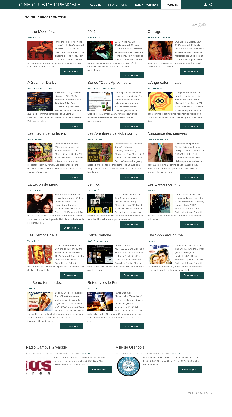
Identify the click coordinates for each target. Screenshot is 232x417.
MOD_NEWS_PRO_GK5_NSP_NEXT (204, 25)
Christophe (85, 353)
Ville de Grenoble (130, 347)
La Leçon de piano (42, 184)
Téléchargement (145, 4)
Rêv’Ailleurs (92, 289)
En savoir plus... (72, 71)
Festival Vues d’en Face (158, 139)
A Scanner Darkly (42, 82)
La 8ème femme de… (45, 282)
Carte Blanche (99, 235)
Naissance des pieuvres (167, 133)
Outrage (154, 31)
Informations (117, 4)
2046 (91, 31)
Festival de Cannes (35, 190)
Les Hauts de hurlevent (46, 133)
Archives (171, 4)
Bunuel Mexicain (155, 88)
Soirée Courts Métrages (97, 241)
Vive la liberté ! (93, 190)
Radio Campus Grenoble (46, 347)
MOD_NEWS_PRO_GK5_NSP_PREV (200, 25)
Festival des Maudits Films (159, 38)
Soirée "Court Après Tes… (109, 82)
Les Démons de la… (44, 235)
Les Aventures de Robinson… (112, 133)
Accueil (95, 4)
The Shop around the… (167, 235)
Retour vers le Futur (104, 282)
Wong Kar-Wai (33, 38)
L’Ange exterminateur (165, 82)
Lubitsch (151, 241)
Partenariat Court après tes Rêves (101, 88)
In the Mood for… (42, 31)
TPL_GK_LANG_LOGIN (205, 4)
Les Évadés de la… (164, 184)
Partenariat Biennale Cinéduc (40, 88)
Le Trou (93, 184)
